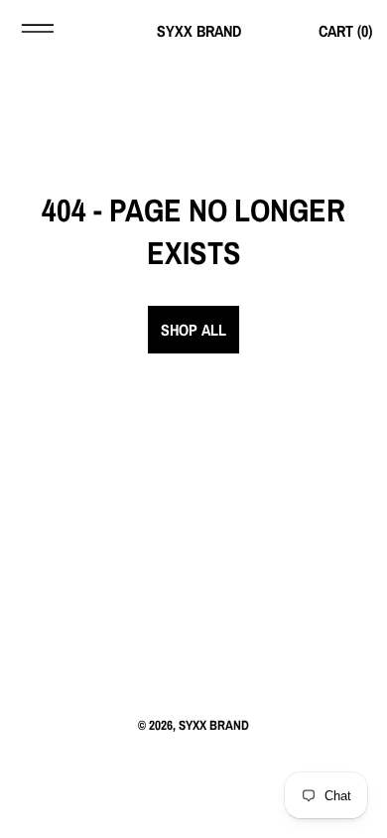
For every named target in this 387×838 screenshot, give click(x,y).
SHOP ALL (193, 330)
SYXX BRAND (214, 725)
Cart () (345, 31)
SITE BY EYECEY (193, 757)
